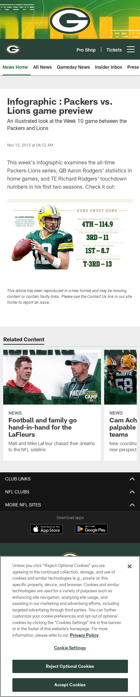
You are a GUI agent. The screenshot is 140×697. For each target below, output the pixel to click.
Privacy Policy (84, 635)
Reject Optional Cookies (70, 666)
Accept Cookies (70, 684)
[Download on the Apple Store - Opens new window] (46, 529)
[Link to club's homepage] (13, 46)
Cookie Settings (70, 647)
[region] (70, 626)
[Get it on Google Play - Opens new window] (91, 532)
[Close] (129, 566)
